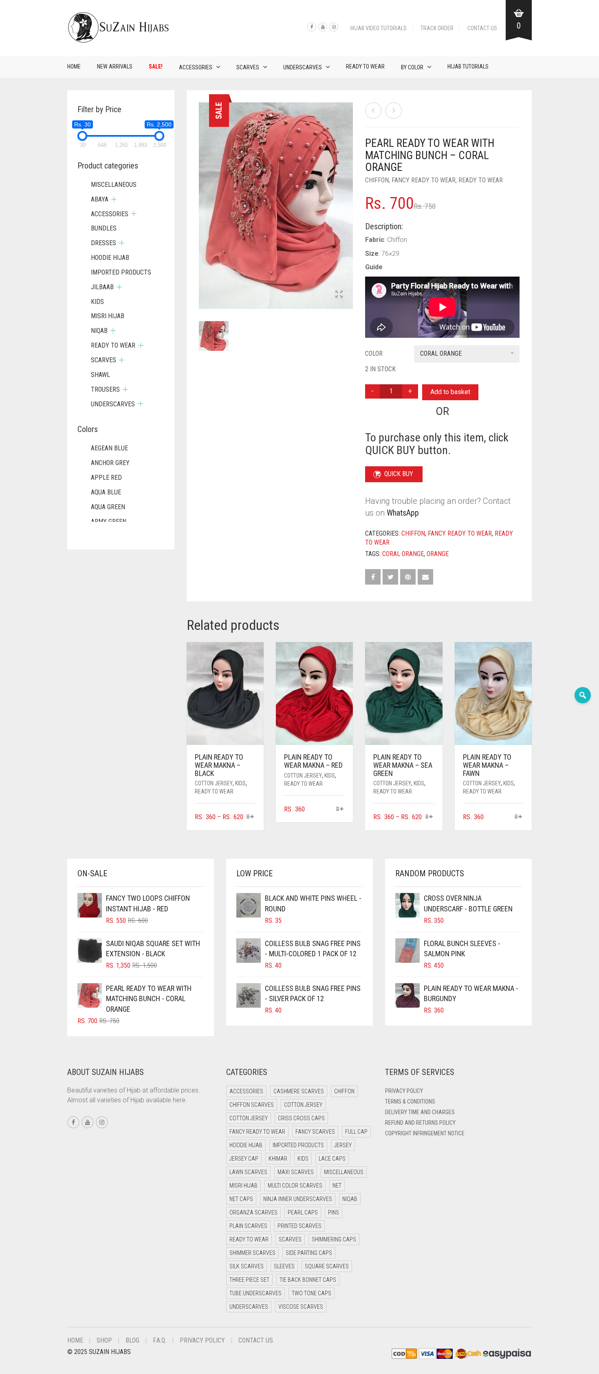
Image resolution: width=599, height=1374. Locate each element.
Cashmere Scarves (298, 1091)
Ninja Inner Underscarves (297, 1199)
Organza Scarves (253, 1212)
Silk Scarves (246, 1266)
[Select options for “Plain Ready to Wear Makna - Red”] (340, 809)
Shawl (100, 375)
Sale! (156, 66)
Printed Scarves (299, 1226)
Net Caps (241, 1199)
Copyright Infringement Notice (425, 1133)
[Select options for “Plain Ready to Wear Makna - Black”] (250, 817)
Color (374, 353)
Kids (240, 783)
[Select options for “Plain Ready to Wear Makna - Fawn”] (518, 817)
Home (74, 66)
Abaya (99, 199)
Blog (132, 1340)
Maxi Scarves (295, 1172)
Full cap (356, 1131)
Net (337, 1185)
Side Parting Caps (309, 1253)
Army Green (108, 521)
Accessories (195, 67)
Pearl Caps (303, 1212)
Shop (104, 1340)
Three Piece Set (249, 1279)
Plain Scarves (248, 1226)
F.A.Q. (159, 1340)
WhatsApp (403, 513)
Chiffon (377, 180)
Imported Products (121, 272)
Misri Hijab (107, 316)
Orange (438, 554)
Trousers (105, 389)
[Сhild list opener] (114, 199)
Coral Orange (403, 554)
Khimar (278, 1158)
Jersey (343, 1145)
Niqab (99, 331)
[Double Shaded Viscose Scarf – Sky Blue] (393, 110)
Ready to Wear (365, 66)
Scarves (247, 67)
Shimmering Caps (334, 1239)
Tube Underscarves (255, 1293)
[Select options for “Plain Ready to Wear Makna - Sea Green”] (429, 817)
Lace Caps (332, 1158)
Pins (333, 1212)
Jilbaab (102, 287)
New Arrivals (114, 66)
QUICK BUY (398, 474)
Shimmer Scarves (252, 1253)
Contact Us (482, 28)
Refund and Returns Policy (420, 1122)
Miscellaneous (114, 184)
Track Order (437, 28)
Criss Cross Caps (301, 1118)
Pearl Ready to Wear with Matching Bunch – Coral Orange (73, 4)
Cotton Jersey (214, 783)
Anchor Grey (110, 463)
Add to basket (450, 392)
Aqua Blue (106, 492)
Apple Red (106, 477)
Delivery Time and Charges (420, 1112)
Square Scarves (327, 1266)
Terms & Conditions (410, 1101)
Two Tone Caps (311, 1293)
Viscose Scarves (300, 1306)
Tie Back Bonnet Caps (308, 1279)
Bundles (104, 228)
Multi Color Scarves (295, 1185)
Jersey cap (243, 1158)
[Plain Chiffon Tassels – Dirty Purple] (373, 110)
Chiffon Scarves (251, 1104)
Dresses (103, 243)
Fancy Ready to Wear (424, 180)
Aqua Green (108, 507)
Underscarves (302, 67)
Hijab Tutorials (468, 66)
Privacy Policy (404, 1091)
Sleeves (284, 1266)
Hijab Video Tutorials (378, 28)
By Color (412, 67)
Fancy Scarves (315, 1131)
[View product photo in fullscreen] (339, 295)
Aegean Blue (109, 448)
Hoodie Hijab (110, 258)
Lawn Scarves (248, 1172)
